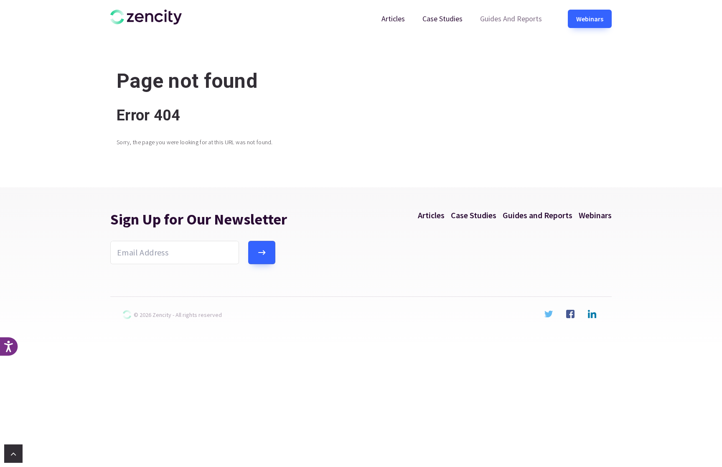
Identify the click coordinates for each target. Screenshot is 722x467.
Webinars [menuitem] (589, 19)
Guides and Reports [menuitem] (511, 18)
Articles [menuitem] (393, 18)
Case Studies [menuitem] (442, 18)
